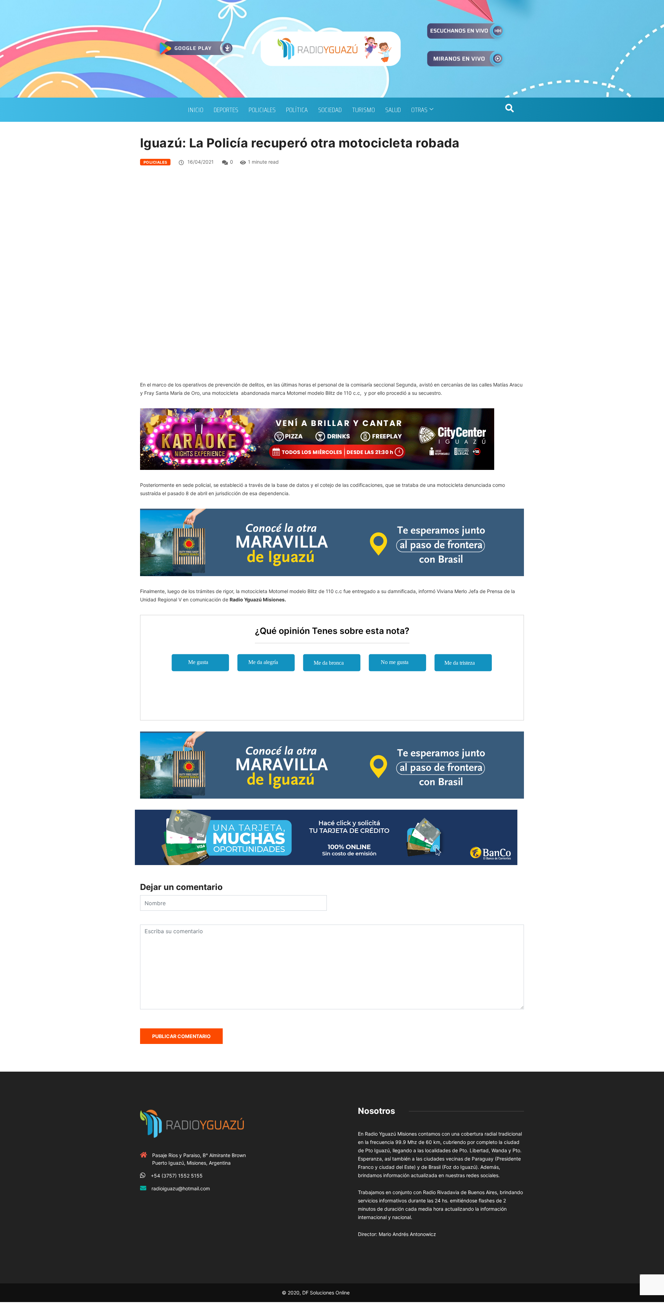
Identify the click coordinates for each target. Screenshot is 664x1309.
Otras (419, 109)
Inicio (195, 109)
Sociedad (330, 109)
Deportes (226, 109)
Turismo (363, 109)
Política (297, 109)
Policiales (262, 109)
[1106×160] (326, 837)
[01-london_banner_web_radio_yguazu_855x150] (332, 542)
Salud (393, 109)
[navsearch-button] (509, 110)
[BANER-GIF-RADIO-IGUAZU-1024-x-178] (317, 439)
